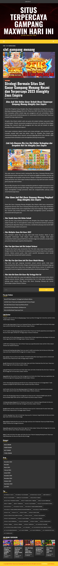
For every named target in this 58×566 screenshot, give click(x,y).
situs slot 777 (15, 512)
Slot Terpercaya (18, 337)
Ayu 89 (4, 363)
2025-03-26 (49, 555)
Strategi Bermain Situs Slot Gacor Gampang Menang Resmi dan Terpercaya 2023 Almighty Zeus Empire (27, 89)
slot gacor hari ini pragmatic (10, 530)
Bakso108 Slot (6, 421)
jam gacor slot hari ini (35, 497)
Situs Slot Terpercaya (14, 382)
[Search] (53, 41)
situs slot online (34, 521)
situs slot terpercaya (29, 524)
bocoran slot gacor (8, 494)
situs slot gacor (28, 515)
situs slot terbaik (8, 524)
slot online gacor (8, 533)
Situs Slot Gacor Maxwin (11, 402)
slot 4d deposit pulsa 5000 (41, 524)
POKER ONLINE (8, 447)
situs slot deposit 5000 (34, 512)
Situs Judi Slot (6, 356)
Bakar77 (5, 434)
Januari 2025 (7, 472)
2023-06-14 (16, 98)
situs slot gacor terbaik (23, 518)
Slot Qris (13, 343)
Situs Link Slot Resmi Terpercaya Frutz (13, 310)
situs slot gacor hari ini (39, 515)
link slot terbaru (8, 503)
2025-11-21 (6, 556)
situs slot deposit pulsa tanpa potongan (13, 515)
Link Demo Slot (9, 98)
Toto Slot (10, 415)
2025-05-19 (17, 556)
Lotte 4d (5, 369)
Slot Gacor (13, 395)
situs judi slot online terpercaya (40, 509)
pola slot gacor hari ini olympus (45, 503)
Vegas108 (5, 376)
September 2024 (8, 483)
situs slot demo (23, 512)
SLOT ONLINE (7, 80)
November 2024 (8, 478)
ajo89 (37, 175)
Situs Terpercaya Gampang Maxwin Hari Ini (29, 20)
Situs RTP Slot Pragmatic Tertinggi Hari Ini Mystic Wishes (18, 299)
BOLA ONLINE (7, 444)
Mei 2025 (6, 464)
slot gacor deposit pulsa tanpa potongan (41, 527)
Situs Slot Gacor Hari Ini (18, 330)
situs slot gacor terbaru (36, 518)
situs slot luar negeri (23, 521)
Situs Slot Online (16, 350)
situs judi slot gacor (18, 506)
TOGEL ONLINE (8, 453)
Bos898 (5, 408)
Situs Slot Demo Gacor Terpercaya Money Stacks (16, 304)
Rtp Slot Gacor (22, 317)
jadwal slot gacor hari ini (22, 497)
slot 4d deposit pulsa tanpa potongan (12, 527)
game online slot (47, 494)
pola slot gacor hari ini (30, 503)
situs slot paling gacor (45, 521)
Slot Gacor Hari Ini (12, 324)
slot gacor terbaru (23, 530)
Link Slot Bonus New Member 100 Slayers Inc (15, 307)
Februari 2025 (7, 470)
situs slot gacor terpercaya (10, 521)
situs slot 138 (7, 512)
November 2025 (8, 461)
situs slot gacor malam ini (10, 518)
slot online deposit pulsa (48, 530)
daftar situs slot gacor (35, 494)
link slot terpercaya (18, 503)
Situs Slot (35, 135)
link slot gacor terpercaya (44, 500)
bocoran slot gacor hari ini (21, 494)
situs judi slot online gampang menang (33, 506)
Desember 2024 (8, 475)
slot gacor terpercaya (35, 530)
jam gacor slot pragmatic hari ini (11, 500)
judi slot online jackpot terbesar (28, 500)
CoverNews (44, 563)
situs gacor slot (8, 506)
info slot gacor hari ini (9, 497)
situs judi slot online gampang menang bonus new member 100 (17, 509)
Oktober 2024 (7, 481)
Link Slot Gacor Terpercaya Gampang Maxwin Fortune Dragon (19, 302)
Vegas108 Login (7, 428)
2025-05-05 (28, 555)
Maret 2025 (7, 467)
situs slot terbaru (18, 524)
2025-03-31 (38, 553)
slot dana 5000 (26, 527)
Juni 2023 (6, 486)
